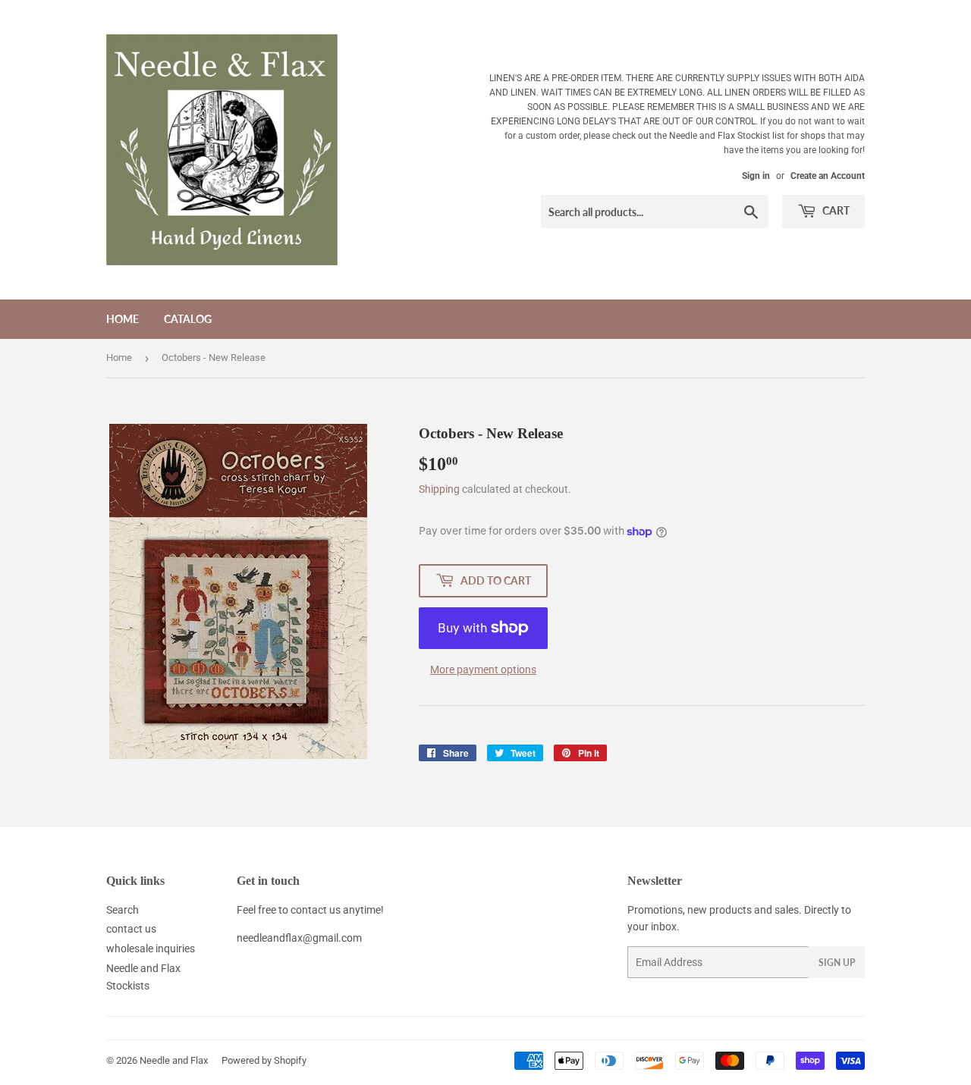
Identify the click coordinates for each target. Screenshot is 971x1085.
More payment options (483, 669)
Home (122, 318)
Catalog (188, 318)
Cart (835, 210)
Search (122, 910)
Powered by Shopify (264, 1060)
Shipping (439, 489)
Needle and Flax (174, 1060)
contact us (131, 929)
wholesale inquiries (150, 948)
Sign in (756, 176)
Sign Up (837, 962)
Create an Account (827, 176)
